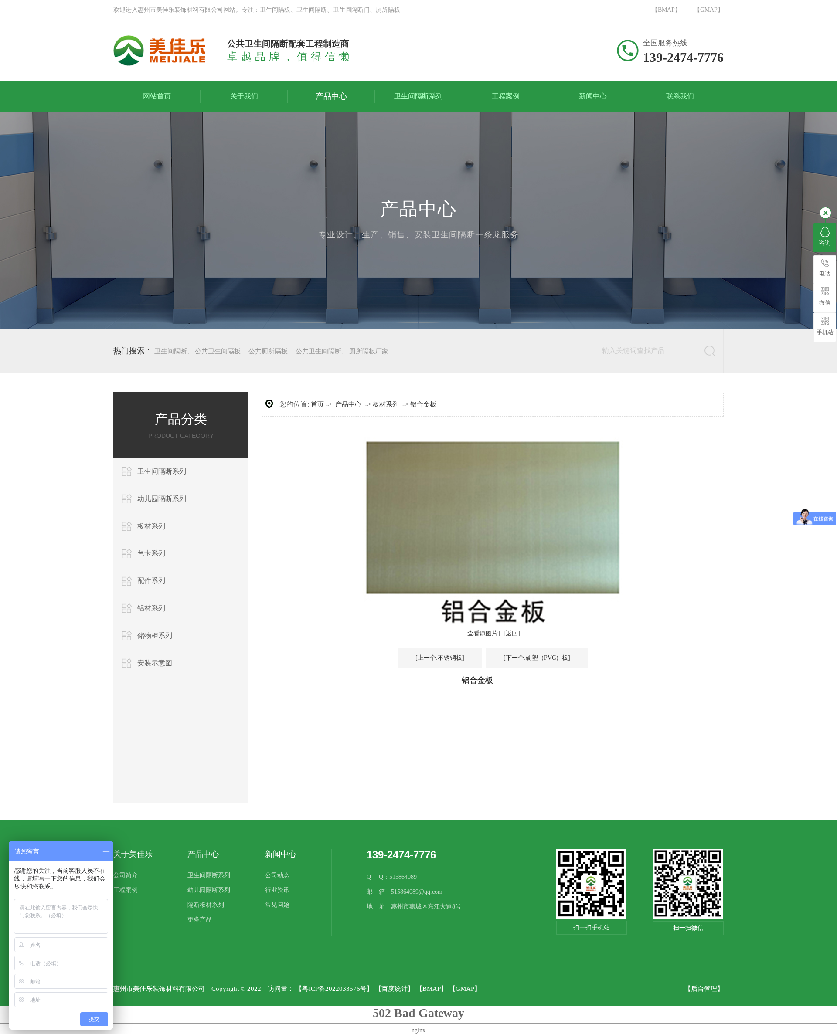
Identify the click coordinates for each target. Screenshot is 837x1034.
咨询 (825, 243)
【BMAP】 (666, 10)
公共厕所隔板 (268, 351)
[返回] (512, 633)
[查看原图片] (482, 633)
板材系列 (151, 526)
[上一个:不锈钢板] (439, 657)
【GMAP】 (709, 10)
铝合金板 (423, 404)
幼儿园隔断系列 (161, 498)
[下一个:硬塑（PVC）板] (537, 657)
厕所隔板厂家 (368, 351)
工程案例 (125, 890)
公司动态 (277, 875)
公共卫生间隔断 (318, 351)
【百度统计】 (394, 988)
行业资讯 (277, 890)
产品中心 (348, 404)
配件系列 (151, 580)
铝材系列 (151, 608)
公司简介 (125, 875)
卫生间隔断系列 (161, 471)
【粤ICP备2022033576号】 (334, 988)
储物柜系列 (154, 635)
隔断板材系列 (205, 905)
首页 (317, 404)
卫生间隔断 (170, 351)
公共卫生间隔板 (218, 351)
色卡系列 (151, 553)
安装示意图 (154, 663)
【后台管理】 (704, 988)
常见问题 (277, 905)
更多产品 (199, 919)
